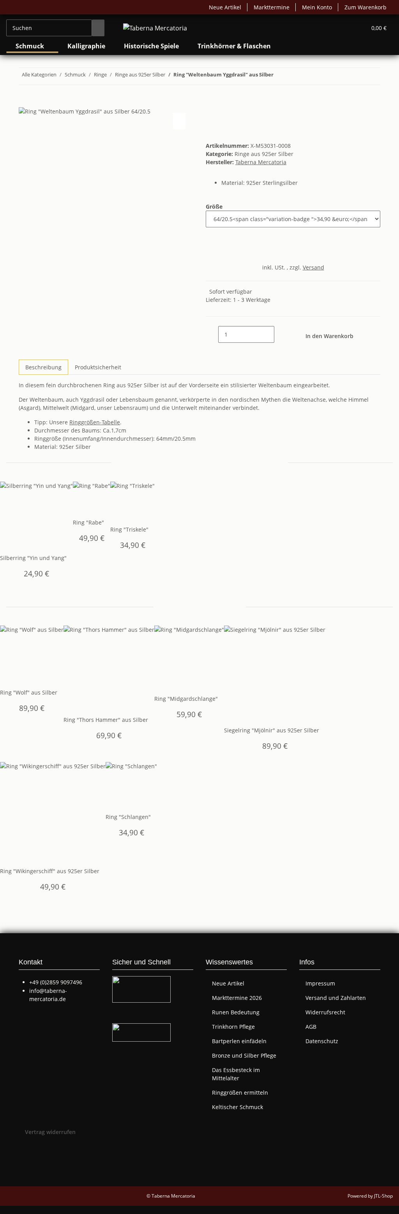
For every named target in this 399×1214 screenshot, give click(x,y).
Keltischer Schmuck (237, 1107)
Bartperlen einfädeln (239, 1041)
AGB (310, 1026)
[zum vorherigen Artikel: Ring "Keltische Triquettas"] (294, 76)
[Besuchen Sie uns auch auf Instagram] (25, 1169)
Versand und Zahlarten (335, 997)
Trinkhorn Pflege (233, 1026)
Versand (313, 267)
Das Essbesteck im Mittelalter (236, 1074)
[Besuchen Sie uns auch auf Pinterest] (25, 1160)
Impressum (320, 983)
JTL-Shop (383, 1196)
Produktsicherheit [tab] (98, 367)
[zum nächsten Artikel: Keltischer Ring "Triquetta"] (280, 76)
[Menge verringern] (212, 334)
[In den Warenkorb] (25, 102)
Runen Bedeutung (236, 1012)
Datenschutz (321, 1041)
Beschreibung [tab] (43, 367)
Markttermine (272, 7)
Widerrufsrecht (325, 1012)
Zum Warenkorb (365, 7)
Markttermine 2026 (237, 997)
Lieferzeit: (238, 299)
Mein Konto (317, 7)
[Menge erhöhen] (280, 334)
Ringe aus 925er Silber (264, 154)
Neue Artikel (225, 7)
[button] (345, 27)
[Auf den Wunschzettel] (179, 121)
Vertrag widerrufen (50, 1132)
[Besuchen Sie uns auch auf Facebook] (25, 1151)
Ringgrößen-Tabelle (94, 422)
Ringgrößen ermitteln (240, 1092)
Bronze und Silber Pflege (244, 1055)
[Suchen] (98, 27)
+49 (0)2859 (55, 982)
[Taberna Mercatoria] (155, 28)
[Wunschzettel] (357, 27)
